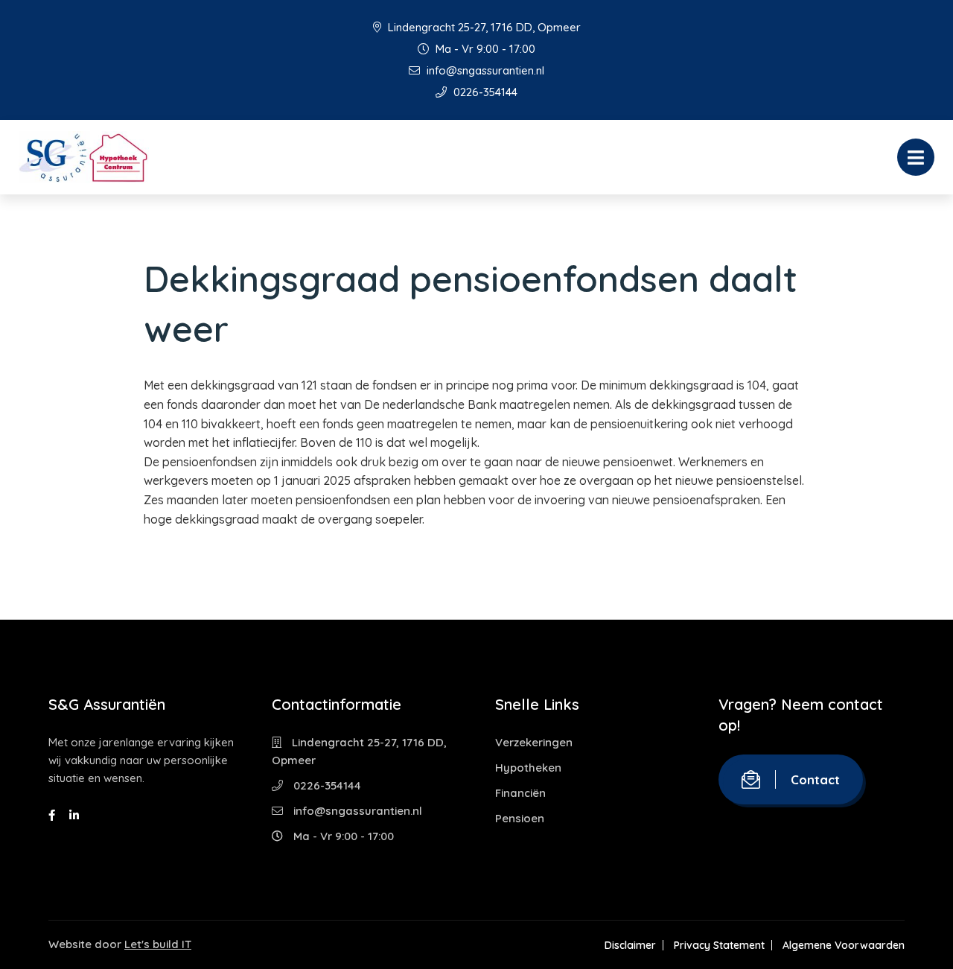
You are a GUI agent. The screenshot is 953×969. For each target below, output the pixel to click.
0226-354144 (483, 92)
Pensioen (519, 818)
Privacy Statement (719, 945)
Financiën (520, 793)
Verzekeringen (534, 742)
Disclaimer (630, 945)
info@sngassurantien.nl (484, 70)
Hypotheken (528, 767)
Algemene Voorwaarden (844, 945)
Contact (815, 779)
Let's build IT (157, 944)
